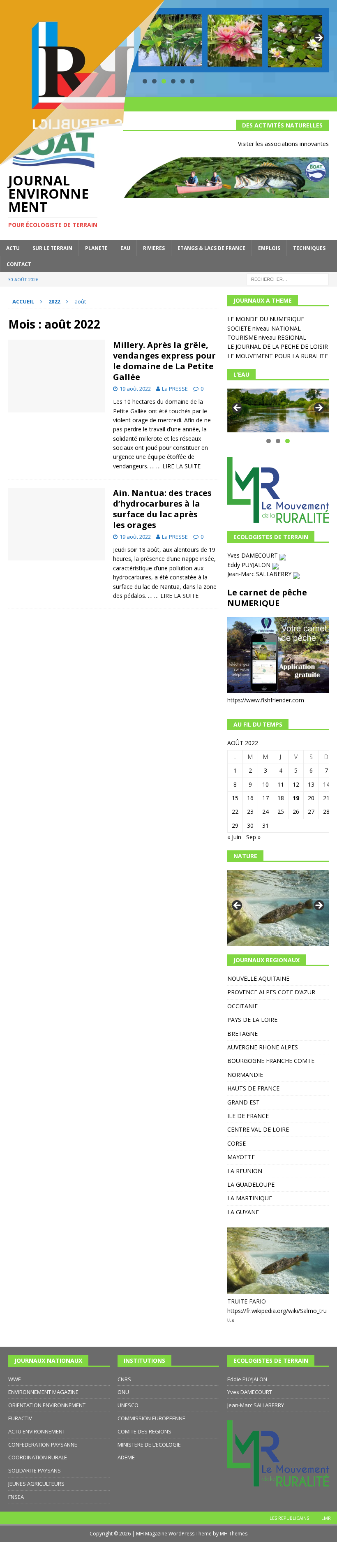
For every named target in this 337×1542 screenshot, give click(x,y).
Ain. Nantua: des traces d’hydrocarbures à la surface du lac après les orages (162, 508)
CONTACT (19, 264)
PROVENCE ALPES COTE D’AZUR (271, 992)
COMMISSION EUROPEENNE (151, 1418)
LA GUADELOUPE (251, 1184)
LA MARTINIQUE (249, 1198)
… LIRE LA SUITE (178, 466)
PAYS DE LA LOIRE (252, 1019)
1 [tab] (268, 441)
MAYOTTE (241, 1157)
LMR (326, 1518)
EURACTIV (20, 1418)
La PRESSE (175, 388)
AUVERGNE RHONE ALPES (262, 1047)
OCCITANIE (242, 1006)
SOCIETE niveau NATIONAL (264, 328)
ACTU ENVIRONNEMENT (36, 1431)
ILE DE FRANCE (248, 1116)
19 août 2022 (135, 388)
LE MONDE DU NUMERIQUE (265, 319)
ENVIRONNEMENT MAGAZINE (43, 1392)
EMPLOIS (269, 248)
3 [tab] (287, 441)
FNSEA (16, 1496)
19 (296, 798)
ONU (123, 1392)
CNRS (124, 1379)
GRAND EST (243, 1102)
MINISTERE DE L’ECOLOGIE (149, 1444)
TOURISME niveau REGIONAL (266, 337)
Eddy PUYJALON (249, 565)
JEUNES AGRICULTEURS (36, 1483)
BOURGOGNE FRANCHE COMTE (270, 1061)
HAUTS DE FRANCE (253, 1088)
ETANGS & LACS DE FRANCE (211, 248)
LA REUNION (244, 1171)
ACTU (13, 248)
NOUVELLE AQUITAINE (258, 978)
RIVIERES (154, 248)
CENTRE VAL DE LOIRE (258, 1129)
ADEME (126, 1457)
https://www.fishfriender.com (265, 700)
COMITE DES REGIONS (144, 1431)
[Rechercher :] (288, 278)
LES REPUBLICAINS (289, 1518)
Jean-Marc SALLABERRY (260, 574)
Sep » (253, 837)
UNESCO (128, 1405)
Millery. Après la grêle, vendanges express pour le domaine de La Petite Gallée (164, 360)
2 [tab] (278, 441)
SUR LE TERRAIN (52, 248)
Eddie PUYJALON (247, 1379)
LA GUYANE (243, 1212)
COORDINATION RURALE (37, 1457)
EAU (125, 248)
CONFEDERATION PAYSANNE (42, 1444)
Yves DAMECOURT (253, 555)
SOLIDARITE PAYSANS (34, 1470)
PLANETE (96, 248)
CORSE (236, 1143)
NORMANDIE (245, 1075)
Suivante (318, 38)
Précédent (237, 408)
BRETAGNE (242, 1033)
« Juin (234, 837)
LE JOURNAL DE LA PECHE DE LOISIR (277, 346)
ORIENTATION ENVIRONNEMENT (46, 1405)
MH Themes (233, 1533)
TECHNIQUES (309, 248)
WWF (14, 1379)
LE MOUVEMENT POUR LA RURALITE (277, 356)
